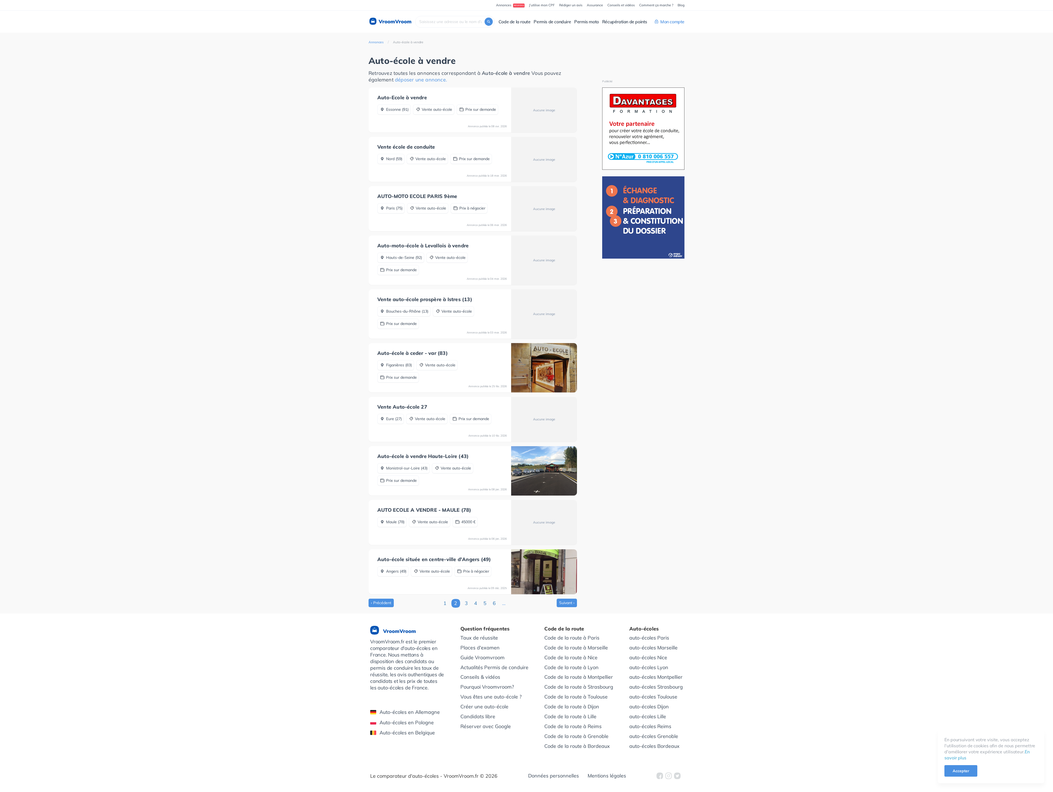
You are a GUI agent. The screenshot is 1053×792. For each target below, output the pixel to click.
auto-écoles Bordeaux (654, 746)
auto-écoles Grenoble (653, 736)
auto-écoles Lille (647, 716)
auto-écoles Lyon (648, 667)
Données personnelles (553, 776)
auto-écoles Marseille (653, 647)
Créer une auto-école (484, 706)
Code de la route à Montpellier (578, 677)
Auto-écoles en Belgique (407, 732)
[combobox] (455, 22)
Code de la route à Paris (571, 638)
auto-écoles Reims (650, 726)
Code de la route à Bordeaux (577, 746)
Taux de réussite (479, 638)
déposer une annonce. (421, 80)
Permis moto (586, 21)
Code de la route (515, 21)
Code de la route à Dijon (571, 706)
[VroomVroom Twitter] (677, 776)
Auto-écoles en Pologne (407, 722)
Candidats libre (477, 716)
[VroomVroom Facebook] (659, 776)
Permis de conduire (552, 21)
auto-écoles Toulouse (653, 697)
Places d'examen (480, 647)
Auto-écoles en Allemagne (410, 712)
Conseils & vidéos (480, 677)
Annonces (376, 42)
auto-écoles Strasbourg (656, 687)
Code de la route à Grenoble (576, 736)
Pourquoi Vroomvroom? (487, 687)
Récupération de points (624, 21)
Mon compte (672, 21)
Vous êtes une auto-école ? (491, 697)
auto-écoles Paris (649, 638)
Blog (681, 5)
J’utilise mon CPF (542, 5)
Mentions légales (607, 776)
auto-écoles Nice (648, 657)
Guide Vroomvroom (482, 657)
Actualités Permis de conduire (494, 667)
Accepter (961, 770)
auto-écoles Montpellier (656, 677)
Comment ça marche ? (656, 5)
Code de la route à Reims (573, 726)
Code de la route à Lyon (571, 667)
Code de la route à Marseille (576, 647)
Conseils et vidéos (621, 5)
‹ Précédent (381, 602)
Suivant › (566, 602)
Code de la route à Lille (570, 716)
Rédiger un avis (570, 5)
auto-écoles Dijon (649, 706)
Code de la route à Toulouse (576, 697)
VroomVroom (394, 21)
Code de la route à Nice (571, 657)
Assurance (595, 5)
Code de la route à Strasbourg (578, 687)
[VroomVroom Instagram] (668, 776)
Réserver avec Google (485, 726)
